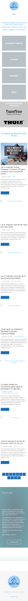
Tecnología (15, 393)
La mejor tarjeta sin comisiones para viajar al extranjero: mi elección (11, 386)
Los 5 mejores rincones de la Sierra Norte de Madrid (13, 277)
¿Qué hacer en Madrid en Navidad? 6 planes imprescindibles (12, 331)
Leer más (5, 193)
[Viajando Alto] (14, 6)
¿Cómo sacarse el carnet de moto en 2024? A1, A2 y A (13, 442)
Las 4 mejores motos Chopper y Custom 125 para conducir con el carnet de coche (13, 170)
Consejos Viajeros (14, 43)
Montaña (14, 76)
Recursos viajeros (16, 281)
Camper (14, 59)
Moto (14, 92)
